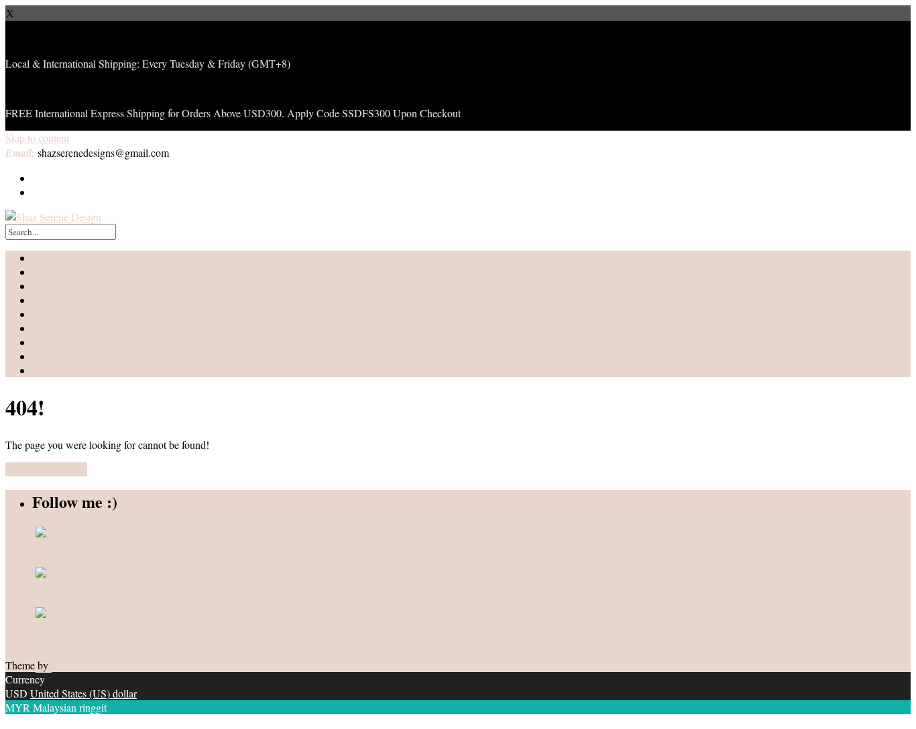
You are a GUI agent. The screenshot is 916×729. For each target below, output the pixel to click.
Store (43, 272)
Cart (41, 328)
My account (57, 314)
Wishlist (49, 286)
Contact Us (56, 370)
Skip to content (37, 138)
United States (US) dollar (83, 693)
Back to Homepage (46, 469)
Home (45, 258)
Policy (45, 356)
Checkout (52, 342)
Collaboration (61, 300)
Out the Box (77, 665)
